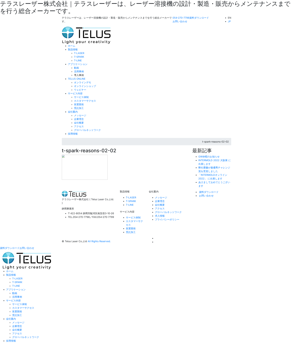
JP (229, 21)
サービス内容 (13, 300)
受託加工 (131, 232)
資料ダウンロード (209, 191)
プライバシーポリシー (167, 219)
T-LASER (131, 197)
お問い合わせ (206, 195)
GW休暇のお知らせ (209, 156)
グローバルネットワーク (168, 212)
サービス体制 (133, 217)
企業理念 (160, 201)
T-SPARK (131, 201)
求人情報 (160, 215)
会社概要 (160, 204)
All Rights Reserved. (99, 241)
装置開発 (131, 228)
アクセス (160, 208)
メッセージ (161, 197)
